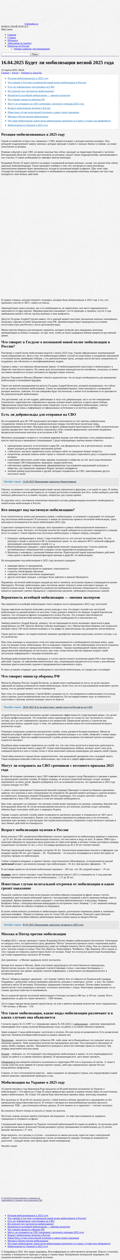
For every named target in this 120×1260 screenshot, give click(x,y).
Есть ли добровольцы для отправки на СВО (31, 87)
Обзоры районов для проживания (32, 48)
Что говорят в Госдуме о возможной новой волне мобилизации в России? (47, 82)
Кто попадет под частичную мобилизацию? (31, 91)
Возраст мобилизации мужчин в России (29, 108)
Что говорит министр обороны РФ (26, 99)
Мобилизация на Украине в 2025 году (28, 1246)
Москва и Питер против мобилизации (28, 116)
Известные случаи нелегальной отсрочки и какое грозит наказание (43, 112)
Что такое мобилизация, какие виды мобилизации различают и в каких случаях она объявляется (59, 120)
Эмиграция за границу (20, 43)
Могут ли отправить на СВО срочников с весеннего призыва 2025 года (46, 103)
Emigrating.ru (31, 23)
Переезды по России (18, 46)
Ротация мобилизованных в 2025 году (28, 78)
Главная (12, 34)
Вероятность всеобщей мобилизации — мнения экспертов (39, 95)
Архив (15, 72)
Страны (12, 37)
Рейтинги (13, 40)
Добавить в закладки (31, 72)
